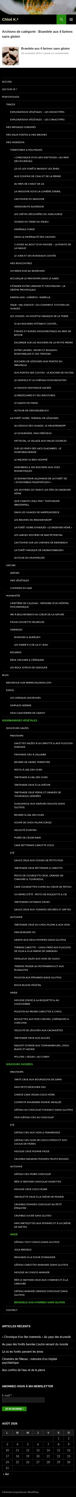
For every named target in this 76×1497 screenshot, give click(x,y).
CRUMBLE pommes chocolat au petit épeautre (38, 1206)
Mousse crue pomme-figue (31, 1151)
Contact (11, 1310)
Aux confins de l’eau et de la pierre (37, 176)
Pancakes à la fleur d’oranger (34, 1257)
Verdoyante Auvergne (29, 206)
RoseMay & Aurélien (27, 637)
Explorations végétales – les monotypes (37, 112)
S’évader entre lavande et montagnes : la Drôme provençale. (37, 288)
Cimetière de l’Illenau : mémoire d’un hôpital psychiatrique (39, 605)
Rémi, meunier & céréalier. (27, 660)
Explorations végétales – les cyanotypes (37, 119)
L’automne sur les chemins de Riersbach (40, 542)
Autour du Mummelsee (29, 558)
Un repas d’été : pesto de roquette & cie (40, 894)
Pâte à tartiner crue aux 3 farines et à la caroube (41, 1282)
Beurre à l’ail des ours (29, 815)
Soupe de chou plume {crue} (32, 822)
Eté (12, 853)
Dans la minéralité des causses (35, 237)
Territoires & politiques (26, 150)
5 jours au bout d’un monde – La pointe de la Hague (42, 246)
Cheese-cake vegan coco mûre (34, 1094)
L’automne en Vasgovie (29, 199)
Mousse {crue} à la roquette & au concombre (36, 1002)
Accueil (7, 81)
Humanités (13, 595)
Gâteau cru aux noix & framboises (37, 1132)
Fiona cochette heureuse (27, 622)
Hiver (13, 992)
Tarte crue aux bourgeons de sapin (38, 1079)
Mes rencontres (21, 263)
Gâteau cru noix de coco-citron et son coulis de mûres (40, 1142)
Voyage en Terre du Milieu (31, 222)
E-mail (7, 1395)
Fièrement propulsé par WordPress (20, 1492)
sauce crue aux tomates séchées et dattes (42, 909)
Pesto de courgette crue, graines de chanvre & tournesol (38, 877)
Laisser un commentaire (56, 53)
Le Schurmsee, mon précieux (33, 433)
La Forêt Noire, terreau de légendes (34, 418)
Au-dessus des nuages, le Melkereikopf (40, 425)
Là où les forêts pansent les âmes (36, 168)
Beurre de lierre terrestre (32, 762)
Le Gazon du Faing (26, 403)
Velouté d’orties (25, 830)
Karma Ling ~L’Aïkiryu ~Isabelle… (31, 297)
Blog (5, 675)
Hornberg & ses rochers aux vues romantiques (37, 469)
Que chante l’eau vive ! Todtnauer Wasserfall (37, 503)
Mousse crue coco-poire (30, 1189)
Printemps (17, 735)
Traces (10, 104)
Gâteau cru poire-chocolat (32, 1174)
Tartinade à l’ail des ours (31, 777)
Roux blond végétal (27, 985)
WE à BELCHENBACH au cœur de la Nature (37, 614)
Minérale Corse (24, 229)
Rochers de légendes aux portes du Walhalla (38, 363)
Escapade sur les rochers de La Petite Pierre (43, 342)
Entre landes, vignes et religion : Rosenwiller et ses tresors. (36, 352)
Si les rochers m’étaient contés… (36, 323)
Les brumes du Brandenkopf (33, 520)
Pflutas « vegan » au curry (31, 1057)
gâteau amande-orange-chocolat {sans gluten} (41, 1293)
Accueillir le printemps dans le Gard (34, 278)
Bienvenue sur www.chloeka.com (28, 682)
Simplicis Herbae (20, 705)
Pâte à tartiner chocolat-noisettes (37, 1181)
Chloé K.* (10, 19)
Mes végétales (19, 580)
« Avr (6, 1474)
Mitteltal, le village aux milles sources (40, 441)
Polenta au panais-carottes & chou (38, 1011)
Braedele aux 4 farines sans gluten (45, 48)
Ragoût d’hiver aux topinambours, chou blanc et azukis (41, 1047)
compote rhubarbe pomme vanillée (37, 1102)
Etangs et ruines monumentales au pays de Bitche (42, 333)
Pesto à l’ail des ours (28, 769)
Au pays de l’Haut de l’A (29, 184)
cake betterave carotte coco (34, 845)
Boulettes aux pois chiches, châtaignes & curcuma (41, 1021)
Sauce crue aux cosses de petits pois (38, 860)
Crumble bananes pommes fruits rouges (41, 1159)
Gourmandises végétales (19, 720)
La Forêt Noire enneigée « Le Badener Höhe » (43, 527)
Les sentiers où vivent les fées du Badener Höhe (42, 492)
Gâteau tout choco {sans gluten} (36, 1242)
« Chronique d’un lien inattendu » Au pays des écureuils (41, 159)
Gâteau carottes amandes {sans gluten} (41, 1265)
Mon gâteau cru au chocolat (34, 1117)
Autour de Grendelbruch (31, 410)
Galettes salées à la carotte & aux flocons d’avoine (43, 745)
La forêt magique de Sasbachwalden (38, 550)
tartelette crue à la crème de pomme (39, 1197)
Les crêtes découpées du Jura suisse (38, 214)
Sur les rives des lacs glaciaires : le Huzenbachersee (37, 450)
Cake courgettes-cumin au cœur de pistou (43, 887)
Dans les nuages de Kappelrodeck (36, 512)
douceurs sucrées (19, 1064)
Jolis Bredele (23, 1249)
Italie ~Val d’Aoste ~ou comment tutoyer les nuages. (40, 307)
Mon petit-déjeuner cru (30, 1087)
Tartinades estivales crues (32, 902)
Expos (10, 690)
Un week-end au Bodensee (27, 271)
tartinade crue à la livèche (32, 785)
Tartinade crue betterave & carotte (38, 868)
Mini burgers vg (24, 932)
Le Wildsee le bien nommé (30, 459)
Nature (11, 565)
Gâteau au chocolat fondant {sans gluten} (43, 1110)
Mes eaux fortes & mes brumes (26, 135)
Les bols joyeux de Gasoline (28, 667)
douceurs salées (17, 728)
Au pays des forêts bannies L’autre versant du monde (35, 1344)
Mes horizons (15, 142)
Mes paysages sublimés (21, 127)
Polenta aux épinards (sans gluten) (37, 977)
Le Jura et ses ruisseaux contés (35, 256)
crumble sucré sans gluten (32, 1215)
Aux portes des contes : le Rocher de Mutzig (44, 372)
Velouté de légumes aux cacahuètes (38, 1030)
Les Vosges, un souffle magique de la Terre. (39, 316)
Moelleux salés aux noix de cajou (37, 958)
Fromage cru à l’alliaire (30, 754)
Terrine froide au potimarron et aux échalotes (39, 968)
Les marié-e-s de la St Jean (31, 645)
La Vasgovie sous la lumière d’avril (37, 191)
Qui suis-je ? (9, 89)
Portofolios (10, 97)
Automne (16, 917)
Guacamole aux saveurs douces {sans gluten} (39, 805)
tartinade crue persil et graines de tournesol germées (37, 794)
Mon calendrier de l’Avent (27, 713)
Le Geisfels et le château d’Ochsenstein (40, 380)
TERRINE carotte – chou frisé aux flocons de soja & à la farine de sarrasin (42, 949)
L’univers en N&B (21, 588)
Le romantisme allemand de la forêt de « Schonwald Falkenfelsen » (40, 480)
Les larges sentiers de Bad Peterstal (38, 535)
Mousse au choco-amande (32, 1272)
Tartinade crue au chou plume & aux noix (42, 924)
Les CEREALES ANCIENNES (25, 698)
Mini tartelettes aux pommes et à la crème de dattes (42, 1225)
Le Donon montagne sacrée (32, 388)
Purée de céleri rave (27, 837)
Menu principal (71, 19)
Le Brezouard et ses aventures (34, 395)
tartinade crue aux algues (32, 1038)
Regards (15, 652)
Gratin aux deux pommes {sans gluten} (40, 940)
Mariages (16, 629)
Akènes (14, 573)
